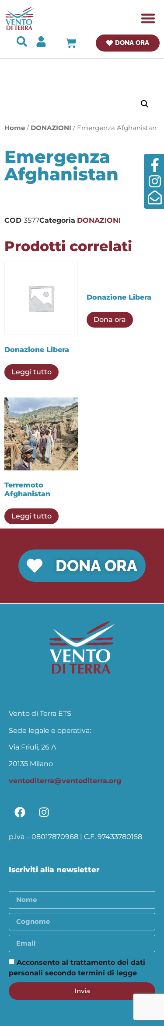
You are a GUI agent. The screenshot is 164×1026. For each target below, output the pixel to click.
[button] (148, 18)
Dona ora (110, 319)
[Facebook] (20, 812)
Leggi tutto (31, 372)
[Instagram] (44, 812)
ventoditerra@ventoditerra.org (65, 781)
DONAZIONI (51, 128)
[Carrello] (71, 43)
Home (14, 128)
